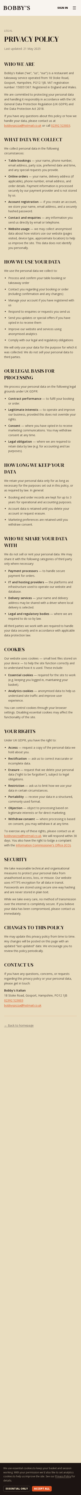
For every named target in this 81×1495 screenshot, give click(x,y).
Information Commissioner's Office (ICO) (43, 845)
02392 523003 (60, 125)
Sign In (62, 8)
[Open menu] (74, 8)
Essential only (17, 1488)
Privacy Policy (63, 1476)
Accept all (42, 1488)
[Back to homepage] (16, 8)
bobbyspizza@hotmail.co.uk (22, 125)
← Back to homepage (19, 1025)
